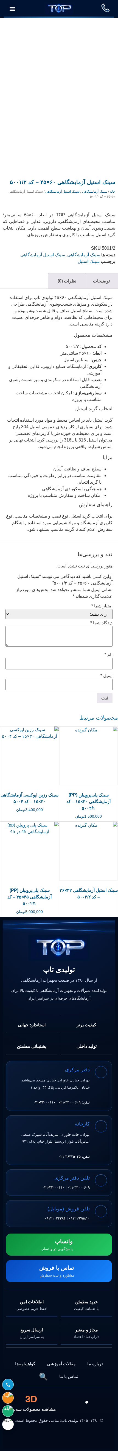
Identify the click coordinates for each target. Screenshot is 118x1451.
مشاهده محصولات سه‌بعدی (31, 1403)
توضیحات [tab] (101, 281)
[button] (12, 9)
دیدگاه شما (101, 623)
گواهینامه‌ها (25, 1363)
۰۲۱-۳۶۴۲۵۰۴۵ (69, 1156)
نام (109, 655)
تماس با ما (68, 1376)
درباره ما (95, 1363)
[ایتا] (8, 1398)
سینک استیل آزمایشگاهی (62, 191)
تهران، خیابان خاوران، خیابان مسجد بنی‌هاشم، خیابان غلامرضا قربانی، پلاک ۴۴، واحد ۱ (55, 1083)
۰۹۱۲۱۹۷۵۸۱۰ (79, 1218)
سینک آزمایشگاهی (94, 191)
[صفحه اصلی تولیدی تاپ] (59, 948)
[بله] (8, 1411)
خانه (112, 191)
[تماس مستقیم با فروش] (8, 1384)
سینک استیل (89, 261)
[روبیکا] (8, 1424)
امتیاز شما (102, 606)
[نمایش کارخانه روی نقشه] (100, 1126)
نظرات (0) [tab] (67, 281)
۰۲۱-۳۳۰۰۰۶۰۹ (69, 1102)
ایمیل (106, 676)
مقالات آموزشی (61, 1363)
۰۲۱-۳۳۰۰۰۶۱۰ (44, 1102)
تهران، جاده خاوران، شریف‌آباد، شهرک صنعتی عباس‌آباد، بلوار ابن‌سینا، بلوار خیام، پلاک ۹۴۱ (55, 1137)
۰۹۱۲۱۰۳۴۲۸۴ (55, 1218)
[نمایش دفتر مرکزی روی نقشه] (100, 1072)
